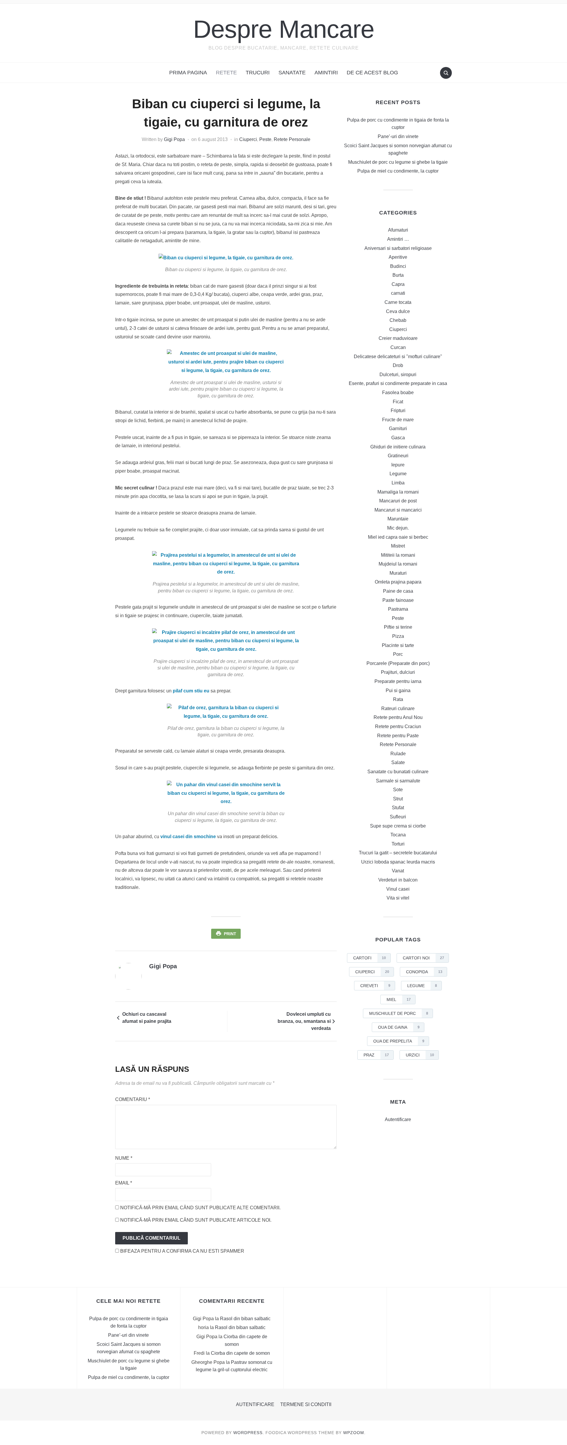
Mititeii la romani (398, 555)
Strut (398, 798)
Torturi (398, 843)
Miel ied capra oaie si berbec (398, 537)
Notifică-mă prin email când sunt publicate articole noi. (195, 1220)
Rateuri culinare (398, 708)
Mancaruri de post (398, 500)
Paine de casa (398, 591)
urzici (420, 1055)
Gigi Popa (174, 139)
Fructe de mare (398, 419)
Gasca (398, 437)
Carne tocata (397, 302)
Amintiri (326, 73)
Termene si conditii (305, 1404)
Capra (398, 284)
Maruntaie (397, 518)
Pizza (398, 636)
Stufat (398, 807)
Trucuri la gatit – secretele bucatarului (398, 852)
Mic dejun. (398, 527)
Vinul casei (398, 889)
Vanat (398, 870)
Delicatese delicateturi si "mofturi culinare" (398, 356)
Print (230, 933)
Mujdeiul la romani (398, 563)
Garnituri (398, 428)
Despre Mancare (283, 29)
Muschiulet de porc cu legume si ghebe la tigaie (398, 162)
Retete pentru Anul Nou (398, 717)
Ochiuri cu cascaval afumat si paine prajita (146, 1018)
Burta (398, 275)
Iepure (398, 464)
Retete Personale (292, 139)
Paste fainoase (398, 600)
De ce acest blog (372, 73)
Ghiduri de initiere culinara (398, 446)
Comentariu (132, 1099)
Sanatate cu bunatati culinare (397, 771)
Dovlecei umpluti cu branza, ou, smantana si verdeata (304, 1021)
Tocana (398, 834)
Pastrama (398, 609)
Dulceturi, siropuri (397, 374)
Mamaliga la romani (398, 491)
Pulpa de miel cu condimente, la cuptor (398, 170)
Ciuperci (248, 139)
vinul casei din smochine (188, 836)
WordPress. (248, 1432)
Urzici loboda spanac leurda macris (398, 861)
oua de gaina (399, 1027)
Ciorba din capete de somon (240, 1353)
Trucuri (258, 73)
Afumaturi (398, 229)
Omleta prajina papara (398, 581)
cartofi (369, 958)
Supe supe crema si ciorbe (398, 825)
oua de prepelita (398, 1041)
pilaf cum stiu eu (191, 690)
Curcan (398, 347)
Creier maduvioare (398, 338)
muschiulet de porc (398, 1013)
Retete (226, 73)
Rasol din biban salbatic (245, 1318)
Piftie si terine (398, 627)
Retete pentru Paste (398, 735)
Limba (398, 482)
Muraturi (398, 573)
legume (422, 985)
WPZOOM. (354, 1432)
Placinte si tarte (398, 645)
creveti (375, 985)
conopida (424, 971)
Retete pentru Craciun (398, 726)
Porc (398, 654)
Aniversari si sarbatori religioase (398, 248)
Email (123, 1182)
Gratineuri (398, 455)
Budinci (398, 266)
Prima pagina (188, 73)
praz (376, 1055)
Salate (398, 762)
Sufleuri (398, 816)
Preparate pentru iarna (397, 681)
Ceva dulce (398, 311)
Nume (123, 1158)
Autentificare (398, 1119)
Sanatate (292, 73)
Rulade (398, 753)
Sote (398, 789)
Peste (265, 139)
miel (399, 999)
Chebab (398, 320)
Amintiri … (398, 239)
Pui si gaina (398, 690)
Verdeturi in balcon (398, 879)
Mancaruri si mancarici (398, 509)
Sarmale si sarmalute (398, 780)
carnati (398, 293)
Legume (398, 473)
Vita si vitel (398, 897)
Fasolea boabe (398, 392)
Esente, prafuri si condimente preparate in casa (398, 383)
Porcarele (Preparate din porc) (398, 663)
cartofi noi (423, 958)
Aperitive (398, 257)
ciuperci (372, 971)
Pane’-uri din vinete (398, 136)
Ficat (398, 401)
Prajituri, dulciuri (398, 672)
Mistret (398, 545)
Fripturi (398, 410)
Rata (398, 699)
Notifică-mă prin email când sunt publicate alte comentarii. (200, 1207)
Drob (398, 365)
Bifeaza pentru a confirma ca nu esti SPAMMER (181, 1251)
